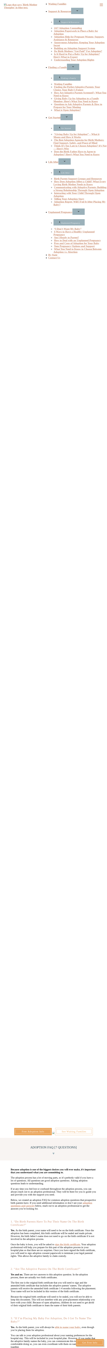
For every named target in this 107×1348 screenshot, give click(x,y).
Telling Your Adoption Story (69, 198)
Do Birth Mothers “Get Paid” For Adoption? (78, 51)
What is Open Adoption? (67, 110)
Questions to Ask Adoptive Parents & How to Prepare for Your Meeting (78, 106)
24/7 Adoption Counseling (68, 28)
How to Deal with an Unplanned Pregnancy (77, 240)
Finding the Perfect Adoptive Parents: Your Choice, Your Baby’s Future (77, 88)
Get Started (54, 117)
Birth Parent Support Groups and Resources (78, 178)
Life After (53, 162)
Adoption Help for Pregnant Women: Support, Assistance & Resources (79, 38)
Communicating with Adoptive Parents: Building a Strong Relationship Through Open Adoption (80, 189)
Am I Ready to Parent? (66, 237)
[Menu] (101, 4)
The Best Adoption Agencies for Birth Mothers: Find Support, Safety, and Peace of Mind (79, 141)
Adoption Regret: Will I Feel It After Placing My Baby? (80, 203)
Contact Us (54, 257)
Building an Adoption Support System (74, 48)
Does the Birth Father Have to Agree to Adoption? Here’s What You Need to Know (77, 153)
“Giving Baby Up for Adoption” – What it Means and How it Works (76, 135)
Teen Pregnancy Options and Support (74, 246)
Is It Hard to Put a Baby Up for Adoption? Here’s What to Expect (77, 55)
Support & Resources (59, 11)
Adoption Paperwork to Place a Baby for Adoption (76, 32)
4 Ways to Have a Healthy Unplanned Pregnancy (74, 233)
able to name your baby (67, 1327)
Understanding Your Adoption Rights (74, 59)
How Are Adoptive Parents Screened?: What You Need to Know (80, 94)
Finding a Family (57, 67)
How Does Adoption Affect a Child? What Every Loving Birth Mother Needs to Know (80, 183)
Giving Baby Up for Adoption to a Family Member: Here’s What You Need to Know (76, 100)
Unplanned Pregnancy (60, 212)
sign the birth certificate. (68, 1244)
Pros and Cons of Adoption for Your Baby (76, 243)
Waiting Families (57, 3)
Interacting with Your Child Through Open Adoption (77, 194)
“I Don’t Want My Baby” (68, 228)
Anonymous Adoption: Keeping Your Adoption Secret (79, 44)
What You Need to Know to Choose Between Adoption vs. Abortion (78, 250)
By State (52, 254)
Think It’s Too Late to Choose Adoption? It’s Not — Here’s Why (80, 147)
